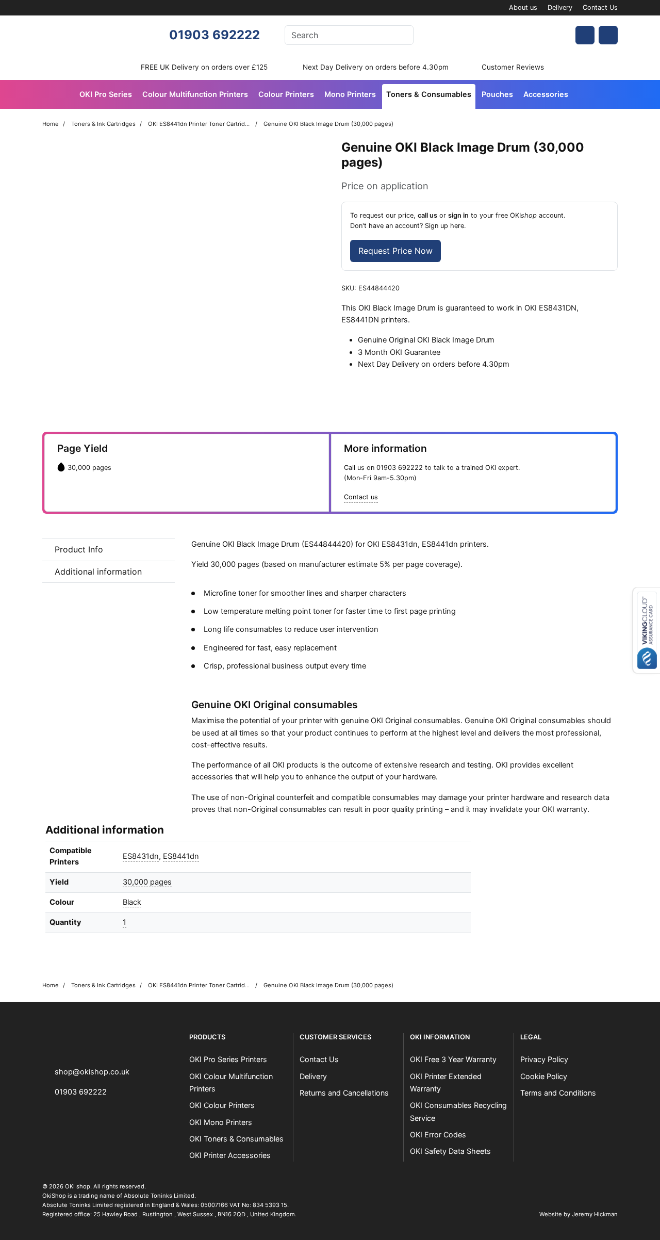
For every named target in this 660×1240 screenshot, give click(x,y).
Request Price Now (395, 251)
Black (132, 902)
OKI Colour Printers (222, 1105)
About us (523, 7)
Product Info (79, 549)
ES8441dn (181, 856)
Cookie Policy (543, 1076)
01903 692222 (214, 34)
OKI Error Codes (438, 1134)
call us (427, 215)
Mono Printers (350, 94)
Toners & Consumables (428, 94)
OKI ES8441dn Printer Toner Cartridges (199, 123)
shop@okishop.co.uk (92, 1071)
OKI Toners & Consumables (236, 1138)
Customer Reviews (513, 67)
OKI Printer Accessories (230, 1155)
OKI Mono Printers (220, 1122)
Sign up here (444, 226)
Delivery (560, 7)
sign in (458, 215)
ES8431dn (141, 856)
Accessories (545, 94)
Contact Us (600, 7)
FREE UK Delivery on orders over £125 (204, 67)
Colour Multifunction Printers (195, 94)
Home (50, 123)
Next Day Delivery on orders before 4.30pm (376, 67)
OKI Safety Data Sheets (450, 1151)
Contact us (361, 497)
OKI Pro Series (105, 94)
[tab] (108, 550)
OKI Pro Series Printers (228, 1059)
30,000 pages (147, 882)
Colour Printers (286, 94)
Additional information (98, 571)
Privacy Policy (544, 1059)
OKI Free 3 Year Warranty (453, 1059)
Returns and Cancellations (344, 1092)
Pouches (497, 94)
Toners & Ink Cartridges (103, 123)
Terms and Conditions (558, 1092)
